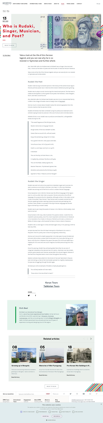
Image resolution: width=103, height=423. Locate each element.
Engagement (27, 399)
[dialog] (51, 413)
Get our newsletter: (8, 394)
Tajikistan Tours (51, 286)
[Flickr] (90, 394)
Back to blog (9, 45)
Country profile (38, 401)
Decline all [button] (57, 416)
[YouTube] (84, 394)
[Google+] (97, 394)
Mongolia (44, 316)
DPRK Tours (6, 399)
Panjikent (62, 101)
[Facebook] (35, 295)
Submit (48, 393)
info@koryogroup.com (77, 400)
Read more (60, 409)
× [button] (101, 404)
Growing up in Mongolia (20, 366)
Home (4, 11)
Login (99, 3)
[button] (51, 420)
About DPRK (37, 399)
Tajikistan (51, 316)
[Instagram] (77, 394)
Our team (47, 401)
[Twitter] (29, 295)
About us (47, 399)
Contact (57, 401)
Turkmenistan (23, 318)
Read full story (16, 377)
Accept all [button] (46, 416)
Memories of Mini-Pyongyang (50, 366)
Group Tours (6, 401)
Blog (8, 11)
